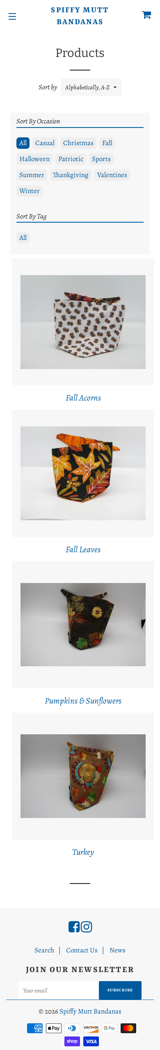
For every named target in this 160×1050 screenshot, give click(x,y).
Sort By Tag (31, 216)
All (23, 143)
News (118, 950)
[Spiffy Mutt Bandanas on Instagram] (86, 927)
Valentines (112, 175)
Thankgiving (71, 175)
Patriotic (70, 159)
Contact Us (82, 950)
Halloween (34, 159)
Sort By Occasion (38, 121)
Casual (45, 143)
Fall (107, 143)
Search (44, 950)
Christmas (78, 143)
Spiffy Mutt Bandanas (80, 16)
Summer (31, 175)
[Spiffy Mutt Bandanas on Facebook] (74, 927)
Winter (29, 191)
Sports (101, 159)
